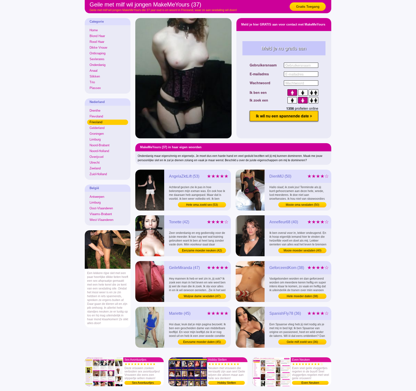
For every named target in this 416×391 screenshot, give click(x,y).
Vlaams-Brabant (101, 214)
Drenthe (95, 110)
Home (94, 30)
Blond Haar (97, 36)
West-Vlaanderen (101, 220)
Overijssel (97, 157)
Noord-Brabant (100, 145)
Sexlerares (97, 59)
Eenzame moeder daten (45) (202, 342)
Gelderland (97, 128)
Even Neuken (310, 383)
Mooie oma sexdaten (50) (302, 204)
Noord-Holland (99, 151)
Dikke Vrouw (98, 47)
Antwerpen (97, 197)
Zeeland (95, 168)
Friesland (96, 122)
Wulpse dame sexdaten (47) (202, 296)
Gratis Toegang (307, 6)
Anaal (94, 70)
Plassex (95, 88)
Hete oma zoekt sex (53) (202, 204)
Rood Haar (97, 42)
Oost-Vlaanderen (101, 208)
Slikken (95, 76)
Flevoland (96, 116)
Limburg (95, 139)
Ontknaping (97, 53)
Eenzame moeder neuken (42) (202, 250)
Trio (92, 82)
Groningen (97, 133)
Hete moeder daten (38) (302, 296)
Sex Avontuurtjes (143, 383)
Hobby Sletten (226, 383)
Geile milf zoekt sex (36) (302, 342)
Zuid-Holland (98, 174)
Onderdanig (97, 65)
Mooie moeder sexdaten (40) (302, 250)
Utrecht (95, 162)
